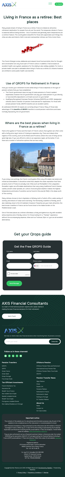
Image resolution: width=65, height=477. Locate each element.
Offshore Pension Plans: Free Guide (47, 371)
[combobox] (36, 266)
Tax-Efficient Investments (12, 382)
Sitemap (46, 472)
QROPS (4, 366)
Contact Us (39, 408)
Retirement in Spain (42, 394)
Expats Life (39, 386)
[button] (50, 3)
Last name (36, 251)
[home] (9, 4)
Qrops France (6, 371)
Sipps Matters (40, 381)
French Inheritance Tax (9, 386)
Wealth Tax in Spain (7, 399)
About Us (40, 403)
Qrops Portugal (6, 376)
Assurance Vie (6, 388)
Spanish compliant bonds (9, 396)
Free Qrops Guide (7, 379)
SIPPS (4, 368)
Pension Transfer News (45, 378)
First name (9, 251)
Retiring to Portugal (42, 397)
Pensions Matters (41, 389)
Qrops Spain (5, 374)
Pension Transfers (9, 362)
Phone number (37, 261)
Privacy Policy (22, 472)
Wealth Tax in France (8, 391)
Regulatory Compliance (35, 472)
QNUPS (38, 374)
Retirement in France (42, 392)
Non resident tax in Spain (9, 393)
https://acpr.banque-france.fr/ (38, 431)
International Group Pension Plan (46, 368)
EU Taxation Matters (42, 399)
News (38, 406)
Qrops (38, 384)
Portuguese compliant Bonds (10, 401)
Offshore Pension (43, 362)
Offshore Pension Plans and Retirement (48, 366)
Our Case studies (41, 411)
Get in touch (12, 316)
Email (8, 261)
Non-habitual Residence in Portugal (12, 404)
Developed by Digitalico (45, 468)
